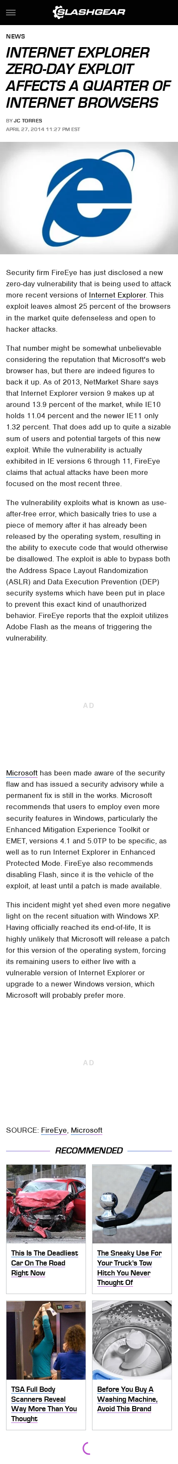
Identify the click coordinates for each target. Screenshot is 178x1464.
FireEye (54, 1130)
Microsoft (22, 773)
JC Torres (28, 121)
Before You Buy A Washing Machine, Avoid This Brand (127, 1399)
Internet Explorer (117, 295)
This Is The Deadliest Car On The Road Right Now (44, 1263)
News (15, 37)
